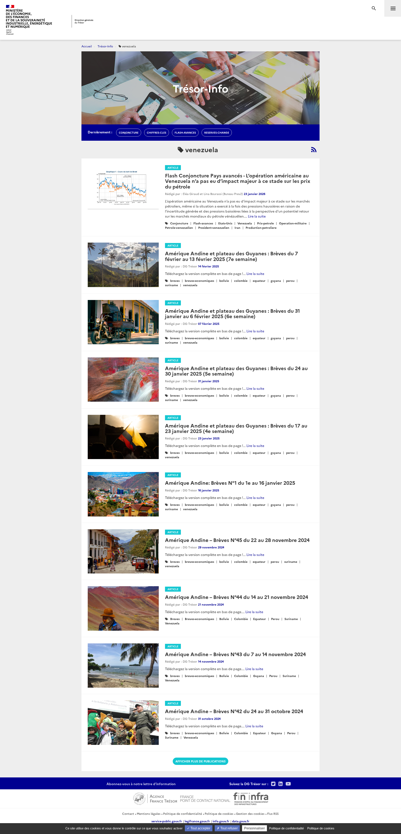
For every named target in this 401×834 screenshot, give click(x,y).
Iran (237, 227)
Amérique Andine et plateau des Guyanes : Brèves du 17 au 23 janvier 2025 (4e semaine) (236, 428)
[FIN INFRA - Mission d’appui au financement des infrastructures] (250, 798)
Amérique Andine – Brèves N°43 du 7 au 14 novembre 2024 (235, 653)
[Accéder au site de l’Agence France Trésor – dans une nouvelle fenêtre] (155, 798)
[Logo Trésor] (82, 21)
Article (173, 167)
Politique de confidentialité (182, 813)
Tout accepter (200, 828)
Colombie (241, 619)
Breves (175, 619)
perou (290, 280)
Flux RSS (273, 813)
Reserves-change (216, 132)
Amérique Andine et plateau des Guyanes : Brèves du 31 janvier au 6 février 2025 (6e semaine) (232, 313)
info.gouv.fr (221, 821)
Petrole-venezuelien (179, 227)
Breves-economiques (199, 619)
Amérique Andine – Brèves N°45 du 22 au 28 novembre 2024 (237, 539)
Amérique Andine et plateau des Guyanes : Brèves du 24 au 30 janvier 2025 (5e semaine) (236, 370)
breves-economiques (199, 280)
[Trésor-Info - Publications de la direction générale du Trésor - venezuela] (313, 149)
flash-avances (185, 132)
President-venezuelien (213, 227)
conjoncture (128, 132)
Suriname (291, 619)
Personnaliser (254, 828)
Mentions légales (148, 813)
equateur (259, 280)
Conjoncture (179, 223)
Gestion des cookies (250, 813)
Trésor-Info (105, 46)
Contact (128, 813)
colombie (240, 280)
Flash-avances (203, 223)
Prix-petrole (265, 223)
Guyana (258, 676)
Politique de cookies (219, 813)
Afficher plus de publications (200, 761)
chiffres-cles (156, 132)
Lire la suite (257, 216)
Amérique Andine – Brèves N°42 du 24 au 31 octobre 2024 (234, 710)
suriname (171, 285)
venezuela (190, 285)
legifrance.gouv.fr (197, 821)
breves (175, 280)
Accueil (86, 46)
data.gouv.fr (240, 821)
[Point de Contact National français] (205, 798)
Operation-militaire (293, 223)
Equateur (259, 619)
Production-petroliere (261, 227)
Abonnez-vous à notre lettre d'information (141, 783)
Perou (275, 619)
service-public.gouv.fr (166, 821)
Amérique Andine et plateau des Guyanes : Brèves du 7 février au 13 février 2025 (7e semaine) (231, 256)
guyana (276, 280)
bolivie (224, 280)
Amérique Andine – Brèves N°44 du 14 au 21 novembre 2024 (236, 596)
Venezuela (244, 223)
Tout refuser (229, 828)
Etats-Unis (225, 223)
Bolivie (224, 619)
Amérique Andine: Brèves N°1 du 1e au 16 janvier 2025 (230, 482)
